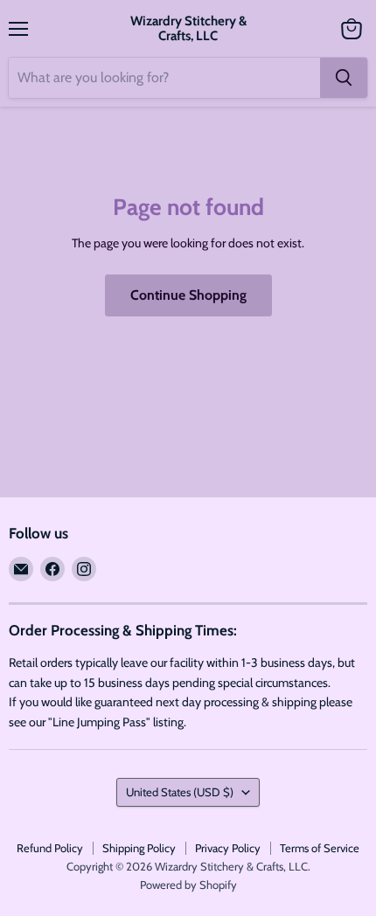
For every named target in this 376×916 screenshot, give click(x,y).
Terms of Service (319, 848)
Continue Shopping (188, 295)
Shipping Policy (139, 848)
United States (179, 792)
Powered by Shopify (188, 885)
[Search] (343, 78)
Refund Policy (50, 848)
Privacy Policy (228, 848)
